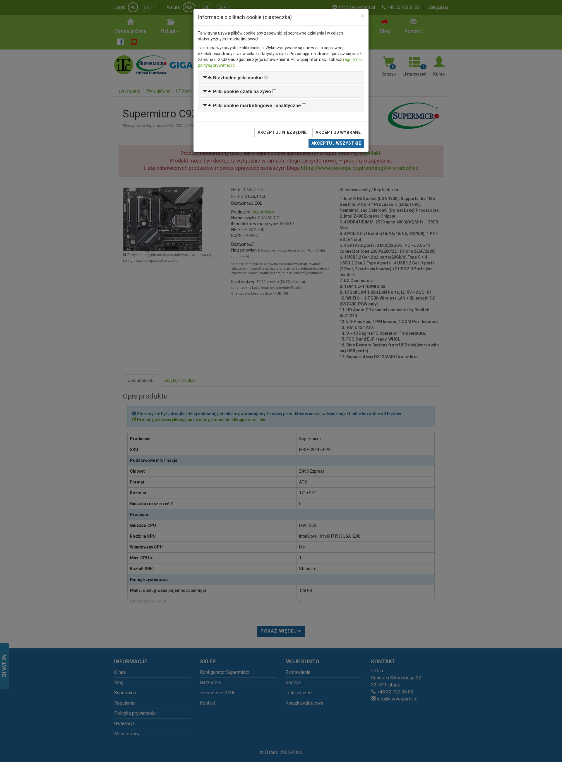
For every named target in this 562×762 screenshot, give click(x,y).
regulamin (352, 59)
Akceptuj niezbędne (282, 132)
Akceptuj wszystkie (336, 143)
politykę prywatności (216, 65)
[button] (233, 78)
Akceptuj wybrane (338, 132)
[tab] (281, 77)
